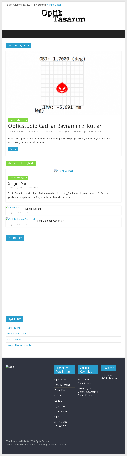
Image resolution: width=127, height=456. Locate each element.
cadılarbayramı (63, 131)
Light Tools (60, 406)
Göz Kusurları (14, 339)
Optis (57, 416)
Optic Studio (60, 379)
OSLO (57, 395)
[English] (106, 25)
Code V (58, 400)
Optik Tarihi (13, 327)
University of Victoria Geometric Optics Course (88, 392)
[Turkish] (119, 25)
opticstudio (88, 131)
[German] (113, 25)
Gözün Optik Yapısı (17, 333)
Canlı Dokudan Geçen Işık (50, 220)
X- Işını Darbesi (20, 183)
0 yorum (47, 131)
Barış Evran (34, 131)
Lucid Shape (60, 411)
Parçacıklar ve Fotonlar (19, 345)
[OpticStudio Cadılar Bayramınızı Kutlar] (63, 53)
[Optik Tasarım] (9, 33)
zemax (98, 131)
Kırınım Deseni (54, 4)
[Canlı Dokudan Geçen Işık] (20, 219)
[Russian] (116, 25)
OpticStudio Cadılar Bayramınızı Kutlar (55, 125)
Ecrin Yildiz (33, 187)
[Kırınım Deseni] (15, 207)
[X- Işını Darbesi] (63, 170)
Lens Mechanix (62, 384)
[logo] (10, 366)
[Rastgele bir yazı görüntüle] (118, 33)
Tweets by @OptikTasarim (109, 376)
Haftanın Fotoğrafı (18, 120)
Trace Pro (59, 390)
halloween (77, 131)
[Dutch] (109, 25)
